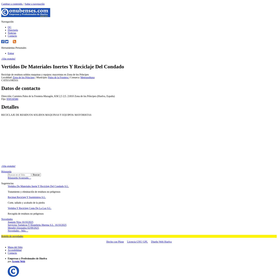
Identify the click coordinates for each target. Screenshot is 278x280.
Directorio (13, 30)
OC (9, 27)
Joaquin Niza (20, 222)
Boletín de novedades (12, 236)
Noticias (12, 33)
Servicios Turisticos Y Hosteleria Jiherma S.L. (37, 225)
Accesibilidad (15, 250)
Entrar (11, 53)
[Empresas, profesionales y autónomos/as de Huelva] (25, 16)
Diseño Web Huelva (161, 241)
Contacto (12, 35)
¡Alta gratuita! (8, 58)
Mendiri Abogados (23, 227)
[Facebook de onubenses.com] (3, 42)
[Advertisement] (139, 140)
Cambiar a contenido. (12, 4)
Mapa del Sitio (15, 247)
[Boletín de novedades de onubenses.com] (10, 42)
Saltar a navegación (35, 4)
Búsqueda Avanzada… (19, 178)
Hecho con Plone (115, 241)
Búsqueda (6, 171)
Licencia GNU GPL (137, 241)
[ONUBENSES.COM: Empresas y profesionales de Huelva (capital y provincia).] (13, 276)
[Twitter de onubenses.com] (6, 42)
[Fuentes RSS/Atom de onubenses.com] (14, 42)
